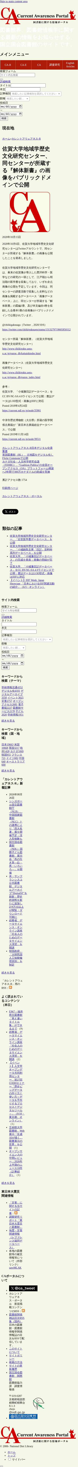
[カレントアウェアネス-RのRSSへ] (10, 988)
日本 (34, 448)
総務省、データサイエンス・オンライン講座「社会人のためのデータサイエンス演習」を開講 (15, 934)
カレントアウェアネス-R (16, 448)
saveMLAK (15, 1267)
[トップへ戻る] (1, 1466)
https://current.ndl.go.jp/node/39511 (21, 439)
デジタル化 (43, 448)
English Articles (70, 65)
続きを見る (8, 720)
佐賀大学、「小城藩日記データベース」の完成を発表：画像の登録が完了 (31, 560)
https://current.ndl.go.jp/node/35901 (21, 410)
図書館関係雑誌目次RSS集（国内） (16, 1318)
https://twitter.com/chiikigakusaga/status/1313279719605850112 (36, 329)
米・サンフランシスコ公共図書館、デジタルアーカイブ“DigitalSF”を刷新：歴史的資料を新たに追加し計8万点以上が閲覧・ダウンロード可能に (18, 896)
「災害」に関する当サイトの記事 (15, 1208)
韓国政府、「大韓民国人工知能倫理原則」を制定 (15, 958)
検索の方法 (15, 1362)
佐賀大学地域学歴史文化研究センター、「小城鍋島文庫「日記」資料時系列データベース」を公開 (31, 549)
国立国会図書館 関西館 (15, 1376)
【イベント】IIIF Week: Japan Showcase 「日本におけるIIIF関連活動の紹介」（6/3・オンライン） (32, 583)
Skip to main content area (13, 1)
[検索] (1, 79)
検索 (4, 118)
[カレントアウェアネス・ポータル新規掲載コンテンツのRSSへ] (23, 1311)
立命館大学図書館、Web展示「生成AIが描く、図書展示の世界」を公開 (16, 1137)
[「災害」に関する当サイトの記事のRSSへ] (15, 1213)
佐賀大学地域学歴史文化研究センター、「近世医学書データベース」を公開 (31, 539)
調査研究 (54, 64)
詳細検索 (5, 81)
